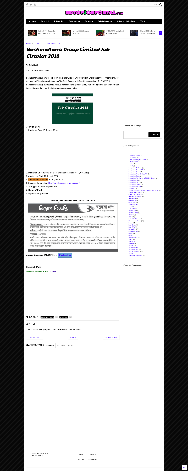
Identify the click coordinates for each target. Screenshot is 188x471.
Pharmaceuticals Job (135, 221)
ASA (130, 153)
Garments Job (133, 200)
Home (33, 21)
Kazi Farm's (132, 209)
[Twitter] (31, 4)
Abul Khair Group (134, 155)
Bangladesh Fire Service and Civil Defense (141, 178)
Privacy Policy (92, 459)
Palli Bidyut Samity (134, 219)
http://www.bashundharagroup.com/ (64, 183)
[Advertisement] (72, 152)
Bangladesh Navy (134, 182)
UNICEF (131, 243)
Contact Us (92, 454)
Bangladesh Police (134, 184)
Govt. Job (45, 21)
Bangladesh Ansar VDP (136, 170)
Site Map (81, 459)
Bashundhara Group (54, 43)
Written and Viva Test (126, 21)
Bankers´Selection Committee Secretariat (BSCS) (143, 190)
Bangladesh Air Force (135, 168)
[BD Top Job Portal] (94, 15)
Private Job (59, 21)
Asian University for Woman (137, 160)
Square (131, 235)
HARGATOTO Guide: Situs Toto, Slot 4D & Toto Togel (47, 32)
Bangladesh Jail (133, 180)
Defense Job (74, 21)
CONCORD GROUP (135, 194)
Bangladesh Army (134, 172)
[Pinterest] (35, 4)
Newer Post (34, 337)
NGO (130, 217)
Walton (131, 253)
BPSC (142, 21)
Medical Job (132, 211)
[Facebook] (27, 4)
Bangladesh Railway (135, 186)
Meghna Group (133, 213)
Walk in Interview (105, 21)
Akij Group (132, 157)
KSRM (131, 206)
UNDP (131, 239)
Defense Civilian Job (135, 196)
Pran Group (132, 225)
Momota (131, 215)
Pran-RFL (132, 227)
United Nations (133, 247)
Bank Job (89, 21)
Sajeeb (130, 233)
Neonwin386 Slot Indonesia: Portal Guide (80, 32)
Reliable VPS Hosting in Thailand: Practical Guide (147, 32)
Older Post (111, 337)
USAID (131, 245)
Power (130, 223)
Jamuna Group (133, 204)
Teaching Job (132, 237)
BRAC (131, 166)
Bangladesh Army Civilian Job (138, 174)
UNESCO (132, 241)
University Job (133, 249)
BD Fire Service (133, 162)
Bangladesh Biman (134, 176)
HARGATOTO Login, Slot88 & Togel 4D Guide (115, 32)
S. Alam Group (133, 231)
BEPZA (131, 164)
